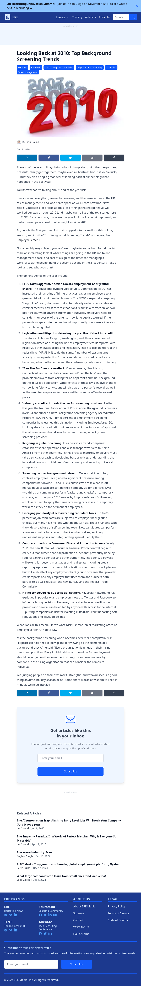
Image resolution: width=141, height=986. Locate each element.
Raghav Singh (25, 856)
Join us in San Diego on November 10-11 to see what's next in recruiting (67, 6)
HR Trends (36, 67)
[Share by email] (92, 158)
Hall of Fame (81, 934)
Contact (78, 920)
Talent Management (27, 72)
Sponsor (78, 913)
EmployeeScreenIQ (29, 240)
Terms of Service (118, 913)
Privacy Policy (116, 906)
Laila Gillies (23, 879)
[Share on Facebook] (49, 158)
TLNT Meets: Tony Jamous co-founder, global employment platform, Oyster (68, 864)
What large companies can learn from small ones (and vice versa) (61, 876)
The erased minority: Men (34, 852)
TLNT (8, 922)
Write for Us (81, 927)
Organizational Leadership (89, 67)
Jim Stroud (23, 828)
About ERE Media (84, 906)
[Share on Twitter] (70, 158)
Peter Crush (23, 868)
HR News (22, 67)
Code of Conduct (119, 920)
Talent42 (45, 922)
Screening (111, 67)
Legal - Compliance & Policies (59, 67)
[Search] (133, 17)
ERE (7, 907)
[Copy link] (114, 158)
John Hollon (32, 142)
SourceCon (47, 907)
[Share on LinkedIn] (27, 158)
